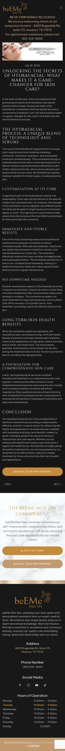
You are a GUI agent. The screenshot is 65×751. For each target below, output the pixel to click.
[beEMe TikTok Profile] (45, 685)
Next (57, 484)
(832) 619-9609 (32, 666)
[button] (61, 8)
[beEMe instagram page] (28, 685)
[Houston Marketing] (32, 746)
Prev (8, 484)
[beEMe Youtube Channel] (36, 685)
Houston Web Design (46, 742)
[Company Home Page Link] (32, 598)
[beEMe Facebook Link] (20, 685)
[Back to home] (15, 8)
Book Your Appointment (34, 471)
